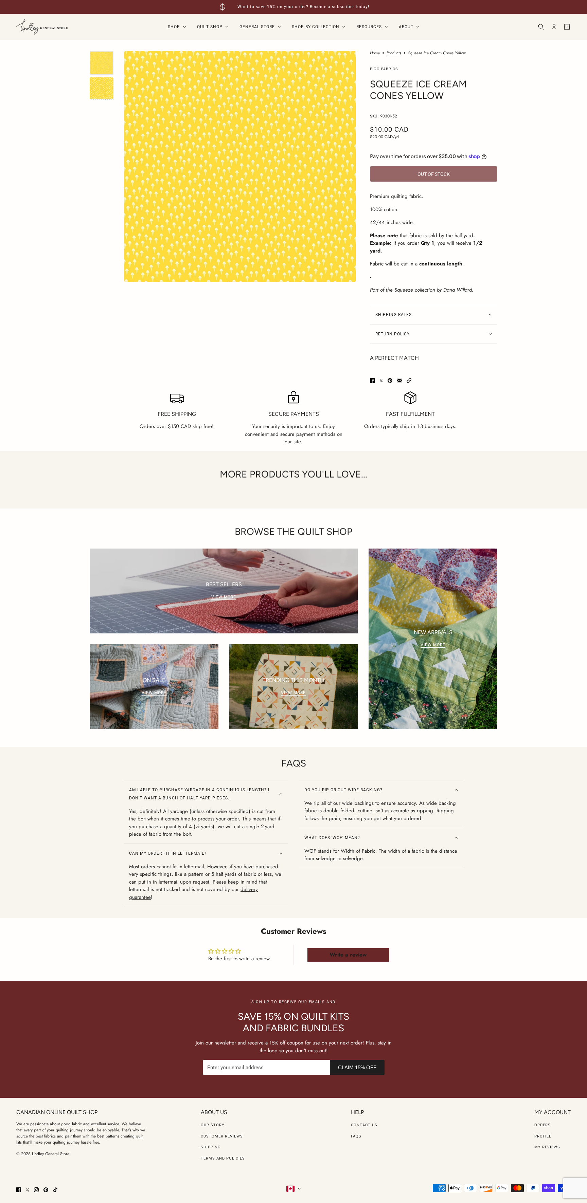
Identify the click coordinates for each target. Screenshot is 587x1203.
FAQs (356, 1136)
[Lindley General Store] (42, 27)
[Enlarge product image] (240, 166)
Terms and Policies (223, 1158)
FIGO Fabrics (384, 69)
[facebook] (18, 1189)
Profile (542, 1136)
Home (375, 53)
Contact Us (364, 1125)
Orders (542, 1125)
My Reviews (547, 1147)
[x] (27, 1190)
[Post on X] (381, 380)
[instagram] (36, 1189)
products (394, 53)
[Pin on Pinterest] (390, 380)
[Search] (541, 27)
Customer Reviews (222, 1136)
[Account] (554, 27)
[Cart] (567, 27)
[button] (409, 380)
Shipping (211, 1147)
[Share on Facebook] (372, 380)
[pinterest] (46, 1189)
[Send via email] (399, 380)
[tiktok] (55, 1189)
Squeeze (403, 290)
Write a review (348, 955)
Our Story (213, 1125)
